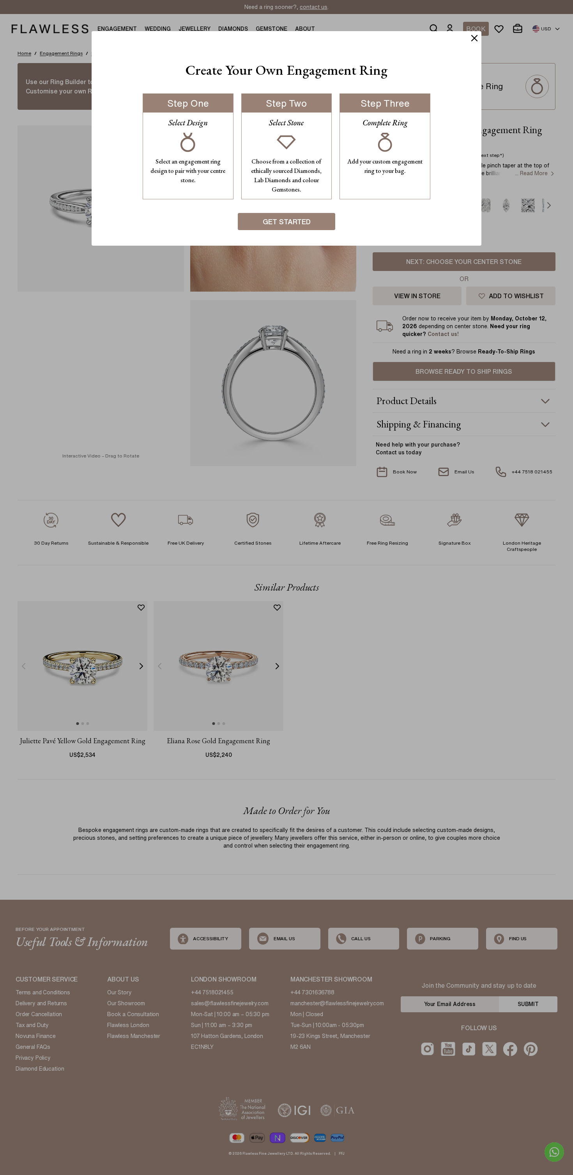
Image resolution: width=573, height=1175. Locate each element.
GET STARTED (287, 221)
